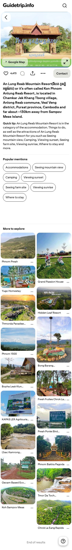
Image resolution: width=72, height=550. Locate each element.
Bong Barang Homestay (45, 367)
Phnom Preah (10, 261)
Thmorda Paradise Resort (13, 325)
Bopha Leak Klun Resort (12, 388)
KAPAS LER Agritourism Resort (16, 421)
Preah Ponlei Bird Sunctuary (48, 433)
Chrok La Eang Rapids (51, 527)
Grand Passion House (51, 281)
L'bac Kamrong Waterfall (11, 454)
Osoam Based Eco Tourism (13, 484)
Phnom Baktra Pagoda (51, 464)
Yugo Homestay (11, 290)
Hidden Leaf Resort (49, 312)
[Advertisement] (32, 214)
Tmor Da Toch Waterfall (46, 497)
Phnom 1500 (9, 353)
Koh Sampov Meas (13, 507)
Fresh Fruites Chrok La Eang (51, 401)
